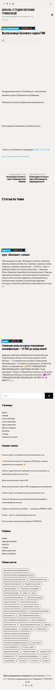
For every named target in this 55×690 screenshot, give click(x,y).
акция (33, 593)
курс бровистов (9, 615)
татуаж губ (34, 661)
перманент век (45, 652)
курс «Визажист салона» (16, 254)
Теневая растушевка (11, 593)
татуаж (44, 656)
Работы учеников (9, 428)
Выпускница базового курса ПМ (15, 480)
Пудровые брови (10, 589)
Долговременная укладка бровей (16, 570)
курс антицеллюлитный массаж (15, 611)
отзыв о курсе (36, 643)
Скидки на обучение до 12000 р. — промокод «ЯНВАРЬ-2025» (27, 509)
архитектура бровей (34, 597)
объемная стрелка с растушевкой (16, 638)
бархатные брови (10, 602)
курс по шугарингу (37, 620)
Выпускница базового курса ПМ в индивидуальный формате (27, 486)
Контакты (6, 431)
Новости (6, 251)
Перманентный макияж (12, 584)
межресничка (41, 629)
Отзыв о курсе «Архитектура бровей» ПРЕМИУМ (22, 521)
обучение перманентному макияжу (16, 634)
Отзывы (5, 434)
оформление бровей (11, 652)
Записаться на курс (10, 437)
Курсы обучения (8, 419)
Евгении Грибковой (23, 676)
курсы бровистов (10, 625)
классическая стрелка (28, 602)
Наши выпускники (10, 29)
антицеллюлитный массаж (13, 597)
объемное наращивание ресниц (15, 643)
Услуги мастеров (9, 422)
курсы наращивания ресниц (30, 625)
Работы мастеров (9, 425)
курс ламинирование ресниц (29, 615)
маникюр (47, 625)
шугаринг (45, 661)
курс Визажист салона (31, 607)
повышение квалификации (28, 656)
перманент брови (29, 652)
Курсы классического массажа (14, 579)
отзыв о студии (28, 647)
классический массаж (11, 607)
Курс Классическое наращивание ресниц (18, 575)
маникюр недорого (10, 629)
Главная (5, 416)
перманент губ (9, 656)
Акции (5, 342)
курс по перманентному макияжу (15, 156)
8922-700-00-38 (42, 149)
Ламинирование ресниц (38, 579)
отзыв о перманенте (11, 647)
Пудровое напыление (33, 584)
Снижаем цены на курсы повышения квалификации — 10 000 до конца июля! (24, 347)
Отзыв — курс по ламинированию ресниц (19, 515)
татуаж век (22, 661)
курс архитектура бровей (40, 611)
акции (25, 593)
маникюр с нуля (27, 629)
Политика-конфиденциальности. (20, 679)
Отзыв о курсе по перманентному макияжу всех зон (23, 455)
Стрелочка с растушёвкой (29, 589)
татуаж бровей (9, 661)
